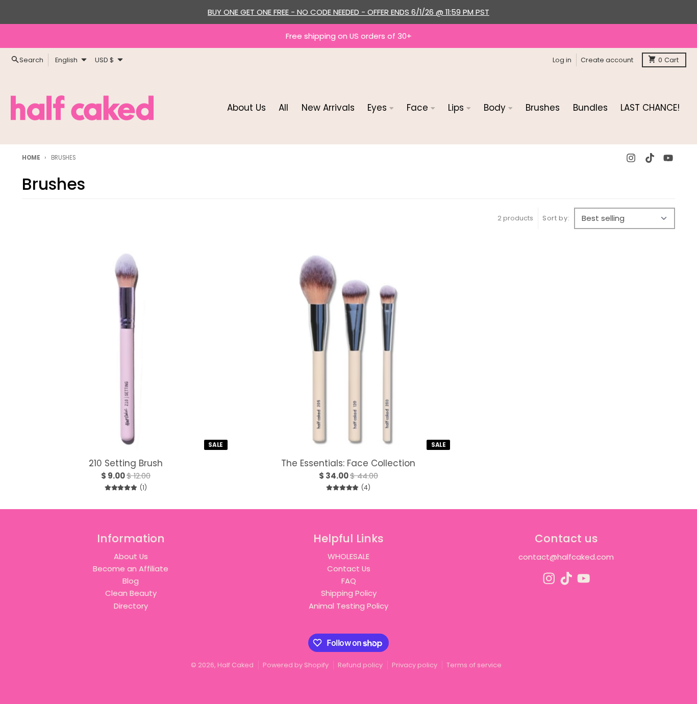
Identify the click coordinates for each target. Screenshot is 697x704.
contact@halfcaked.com (566, 556)
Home (31, 158)
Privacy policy (414, 665)
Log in (562, 59)
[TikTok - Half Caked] (649, 157)
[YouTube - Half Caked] (668, 157)
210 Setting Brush (126, 463)
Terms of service (474, 665)
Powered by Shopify (296, 665)
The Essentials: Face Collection (348, 463)
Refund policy (360, 665)
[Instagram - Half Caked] (631, 157)
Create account (607, 59)
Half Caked (235, 665)
